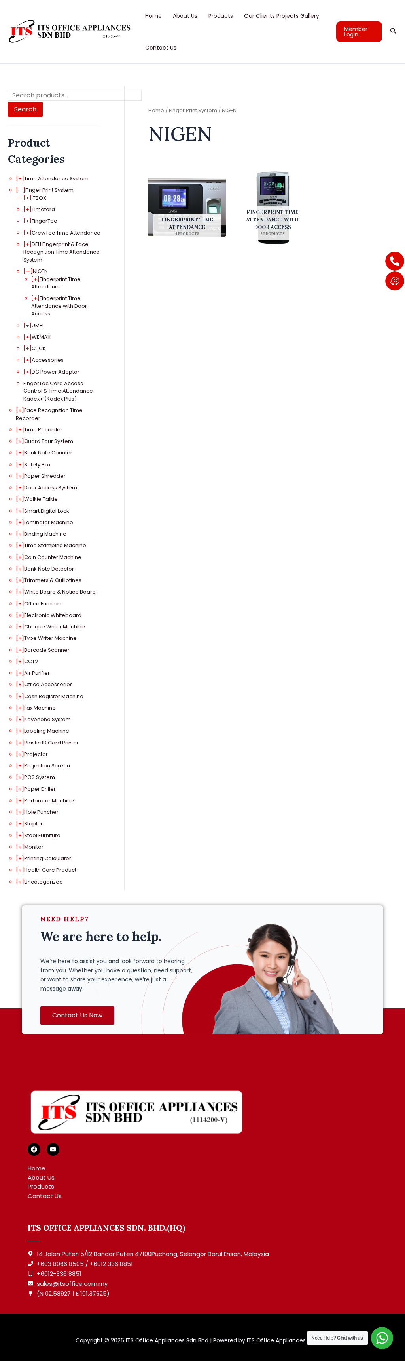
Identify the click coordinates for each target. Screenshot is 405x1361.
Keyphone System (47, 719)
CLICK (39, 348)
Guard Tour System (48, 441)
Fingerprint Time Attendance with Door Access (59, 305)
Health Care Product (50, 870)
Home (153, 16)
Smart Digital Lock (46, 511)
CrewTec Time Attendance (66, 233)
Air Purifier (37, 673)
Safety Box (37, 464)
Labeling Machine (46, 731)
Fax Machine (40, 708)
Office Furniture (43, 603)
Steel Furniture (42, 835)
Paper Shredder (45, 476)
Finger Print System (49, 190)
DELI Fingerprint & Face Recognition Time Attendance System (61, 252)
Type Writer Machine (50, 638)
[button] (359, 31)
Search (25, 109)
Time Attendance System (56, 178)
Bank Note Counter (48, 452)
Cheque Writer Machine (54, 626)
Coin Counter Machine (52, 557)
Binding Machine (45, 534)
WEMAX (41, 337)
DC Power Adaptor (55, 372)
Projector (36, 754)
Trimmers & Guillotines (52, 580)
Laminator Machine (48, 522)
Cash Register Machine (53, 696)
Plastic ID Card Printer (51, 742)
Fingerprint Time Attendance (56, 283)
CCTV (31, 661)
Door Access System (50, 487)
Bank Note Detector (49, 569)
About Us (185, 16)
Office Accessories (48, 684)
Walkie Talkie (41, 499)
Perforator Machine (49, 800)
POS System (39, 777)
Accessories (48, 360)
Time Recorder (43, 429)
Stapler (33, 823)
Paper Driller (40, 789)
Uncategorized (43, 882)
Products (220, 16)
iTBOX (39, 198)
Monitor (34, 847)
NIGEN (40, 271)
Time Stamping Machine (55, 545)
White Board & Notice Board (60, 592)
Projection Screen (47, 765)
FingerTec (44, 221)
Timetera (43, 209)
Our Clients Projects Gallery (281, 16)
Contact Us (160, 48)
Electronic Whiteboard (52, 615)
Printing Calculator (47, 858)
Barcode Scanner (47, 650)
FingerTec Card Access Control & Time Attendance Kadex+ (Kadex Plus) (58, 391)
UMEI (38, 325)
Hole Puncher (41, 812)
